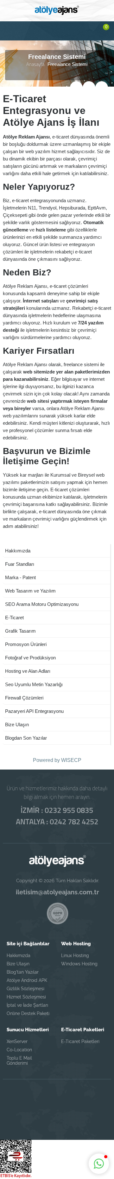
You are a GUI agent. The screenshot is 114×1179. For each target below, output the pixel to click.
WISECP (71, 760)
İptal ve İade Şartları (27, 1005)
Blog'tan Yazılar (23, 972)
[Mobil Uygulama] (94, 1100)
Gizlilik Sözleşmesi (25, 988)
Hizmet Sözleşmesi (26, 996)
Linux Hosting (75, 955)
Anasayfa (35, 64)
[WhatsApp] (75, 1100)
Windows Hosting (79, 963)
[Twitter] (38, 1100)
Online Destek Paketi (28, 1013)
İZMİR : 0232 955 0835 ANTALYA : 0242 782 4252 (57, 815)
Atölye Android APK (27, 980)
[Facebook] (20, 1100)
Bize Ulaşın (18, 963)
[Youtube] (57, 1118)
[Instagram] (57, 1100)
